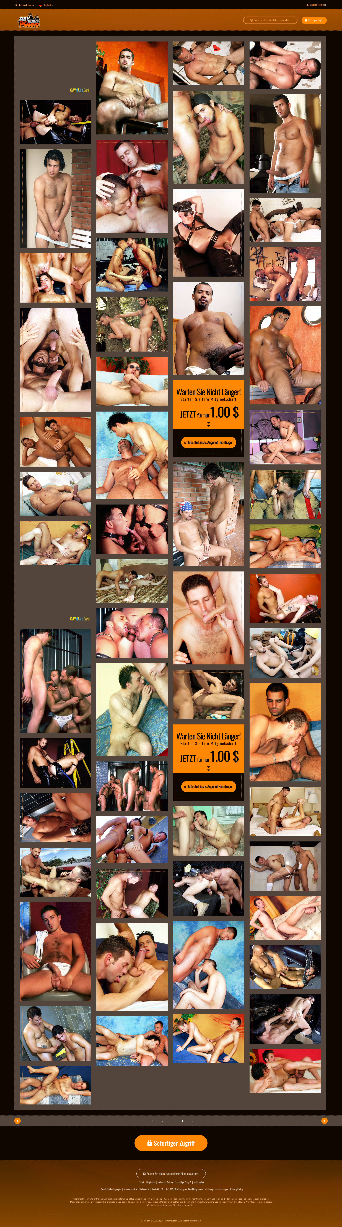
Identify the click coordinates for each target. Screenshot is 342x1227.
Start (141, 1182)
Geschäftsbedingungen (111, 1189)
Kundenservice (130, 1189)
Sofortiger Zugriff (315, 20)
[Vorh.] (17, 1121)
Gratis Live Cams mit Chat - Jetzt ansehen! (272, 20)
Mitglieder (151, 1182)
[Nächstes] (324, 1121)
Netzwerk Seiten (26, 5)
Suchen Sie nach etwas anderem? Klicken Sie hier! (172, 1173)
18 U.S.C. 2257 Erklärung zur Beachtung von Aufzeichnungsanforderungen (194, 1189)
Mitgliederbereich (318, 4)
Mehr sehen (199, 1182)
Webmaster (144, 1189)
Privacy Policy (236, 1189)
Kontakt (155, 1189)
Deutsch (47, 5)
